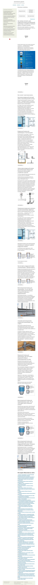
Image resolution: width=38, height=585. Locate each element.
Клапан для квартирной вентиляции (31, 11)
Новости (18, 4)
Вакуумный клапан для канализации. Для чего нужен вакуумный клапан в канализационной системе (25, 357)
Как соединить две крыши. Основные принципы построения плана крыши (9, 20)
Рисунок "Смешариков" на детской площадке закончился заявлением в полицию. (26, 475)
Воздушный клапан (22, 11)
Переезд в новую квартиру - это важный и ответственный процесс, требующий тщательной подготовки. (26, 544)
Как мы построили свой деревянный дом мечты (27, 570)
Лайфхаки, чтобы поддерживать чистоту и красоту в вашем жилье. (25, 484)
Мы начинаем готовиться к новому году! (26, 516)
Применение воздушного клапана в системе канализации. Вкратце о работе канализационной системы (26, 210)
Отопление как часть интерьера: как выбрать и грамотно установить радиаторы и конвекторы (26, 477)
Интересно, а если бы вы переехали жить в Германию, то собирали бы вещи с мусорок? (26, 538)
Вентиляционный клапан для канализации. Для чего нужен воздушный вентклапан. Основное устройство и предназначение (26, 443)
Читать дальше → (20, 240)
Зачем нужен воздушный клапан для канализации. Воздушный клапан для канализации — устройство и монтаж (26, 170)
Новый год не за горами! (23, 529)
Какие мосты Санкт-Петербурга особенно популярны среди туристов (25, 566)
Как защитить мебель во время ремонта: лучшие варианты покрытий (25, 558)
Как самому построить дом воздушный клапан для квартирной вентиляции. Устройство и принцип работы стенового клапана (26, 23)
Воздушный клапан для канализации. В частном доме (25, 132)
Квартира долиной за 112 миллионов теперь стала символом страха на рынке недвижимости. (26, 515)
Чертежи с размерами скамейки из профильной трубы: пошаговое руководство (9, 17)
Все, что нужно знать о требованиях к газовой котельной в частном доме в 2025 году (26, 547)
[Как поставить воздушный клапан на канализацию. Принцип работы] (26, 281)
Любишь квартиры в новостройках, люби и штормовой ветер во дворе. (25, 553)
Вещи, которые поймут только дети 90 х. (25, 487)
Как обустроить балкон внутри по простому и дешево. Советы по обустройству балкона (9, 29)
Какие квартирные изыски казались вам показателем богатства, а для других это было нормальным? (26, 509)
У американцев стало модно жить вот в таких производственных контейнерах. (26, 496)
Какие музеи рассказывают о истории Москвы (27, 573)
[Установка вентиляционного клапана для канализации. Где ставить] (26, 346)
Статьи (22, 4)
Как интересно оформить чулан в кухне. (25, 505)
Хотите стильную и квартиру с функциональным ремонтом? (23, 549)
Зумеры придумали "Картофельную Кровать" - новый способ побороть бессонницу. (26, 521)
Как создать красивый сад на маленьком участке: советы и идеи (25, 578)
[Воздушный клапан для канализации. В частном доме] (26, 157)
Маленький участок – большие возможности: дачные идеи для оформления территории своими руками (26, 575)
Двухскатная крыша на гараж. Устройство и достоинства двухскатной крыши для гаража (8, 33)
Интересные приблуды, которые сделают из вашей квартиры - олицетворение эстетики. (26, 528)
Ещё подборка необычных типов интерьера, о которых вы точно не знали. (26, 518)
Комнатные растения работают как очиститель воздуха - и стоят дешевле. (26, 498)
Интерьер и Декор (19, 2)
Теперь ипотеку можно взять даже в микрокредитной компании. (24, 526)
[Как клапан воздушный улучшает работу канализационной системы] (26, 121)
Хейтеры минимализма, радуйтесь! (25, 499)
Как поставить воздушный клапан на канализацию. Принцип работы (26, 266)
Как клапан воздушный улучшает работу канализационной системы (26, 98)
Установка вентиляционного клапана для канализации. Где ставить (25, 322)
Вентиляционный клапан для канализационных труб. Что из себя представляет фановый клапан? (25, 402)
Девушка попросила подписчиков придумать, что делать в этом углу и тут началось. (26, 504)
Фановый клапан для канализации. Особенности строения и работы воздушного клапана (26, 245)
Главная (14, 4)
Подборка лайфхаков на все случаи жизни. (26, 541)
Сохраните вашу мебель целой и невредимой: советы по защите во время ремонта (26, 560)
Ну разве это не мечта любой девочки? (25, 519)
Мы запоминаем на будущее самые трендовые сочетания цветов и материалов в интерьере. (26, 502)
